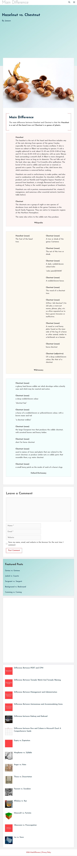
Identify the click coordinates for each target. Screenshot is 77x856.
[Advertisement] (38, 38)
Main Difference (15, 3)
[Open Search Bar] (69, 2)
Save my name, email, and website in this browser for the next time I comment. (36, 543)
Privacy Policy (46, 852)
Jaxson (8, 21)
